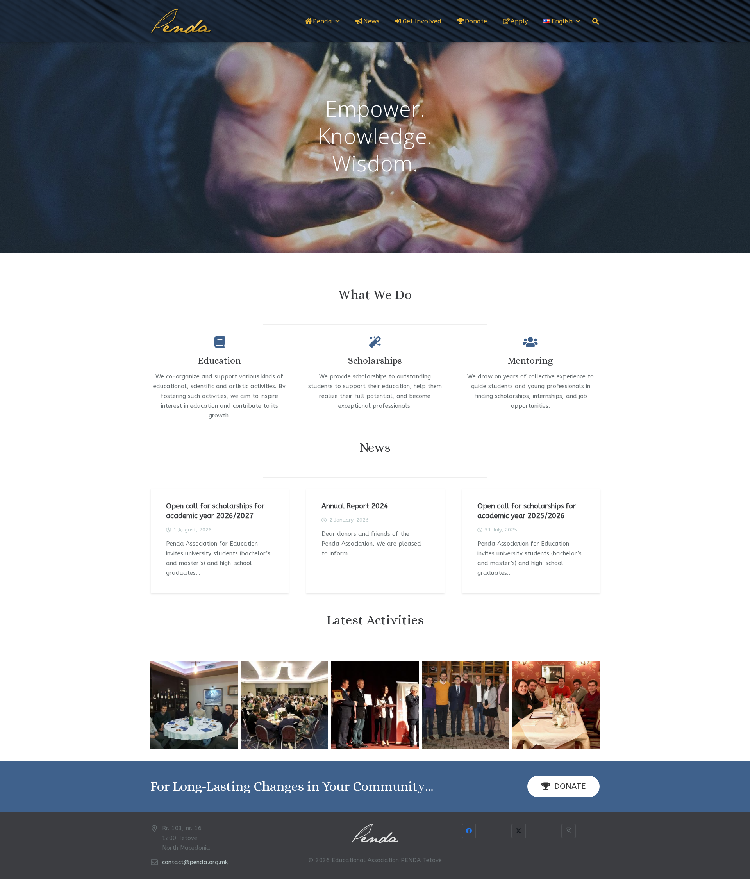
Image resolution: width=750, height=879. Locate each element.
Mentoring (530, 360)
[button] (337, 21)
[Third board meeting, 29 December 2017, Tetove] (465, 705)
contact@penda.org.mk (195, 862)
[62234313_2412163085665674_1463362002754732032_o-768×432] (285, 705)
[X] (518, 831)
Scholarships (375, 360)
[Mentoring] (530, 342)
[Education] (219, 342)
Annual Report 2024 (354, 506)
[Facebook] (469, 831)
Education (219, 360)
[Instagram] (568, 831)
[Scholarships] (375, 342)
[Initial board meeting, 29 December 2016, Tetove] (556, 705)
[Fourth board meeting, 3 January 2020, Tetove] (194, 705)
